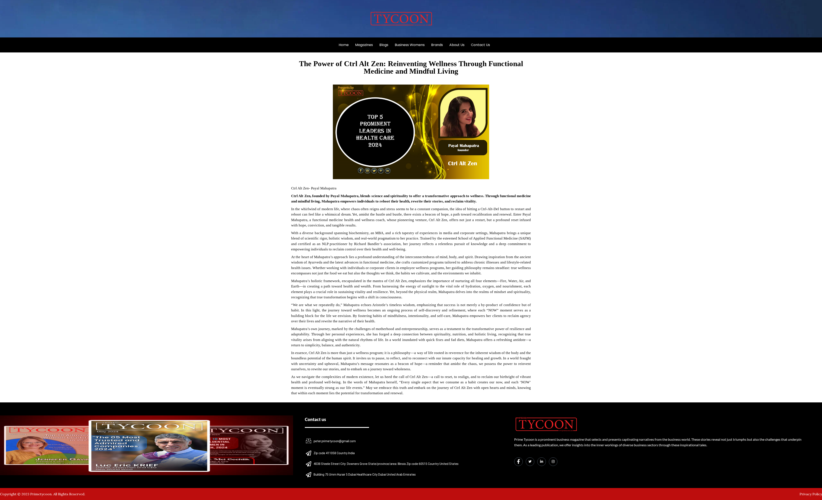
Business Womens (410, 44)
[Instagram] (553, 461)
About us (457, 44)
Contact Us (480, 44)
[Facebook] (518, 461)
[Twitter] (530, 461)
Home (344, 44)
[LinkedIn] (541, 461)
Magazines (364, 44)
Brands (437, 44)
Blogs (383, 44)
